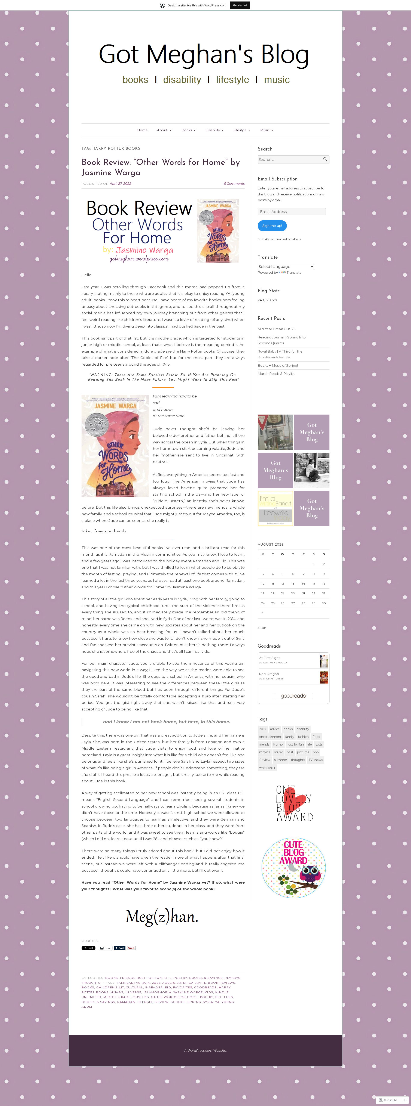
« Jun (262, 628)
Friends (128, 977)
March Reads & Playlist (276, 374)
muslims (141, 997)
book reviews (221, 982)
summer (280, 760)
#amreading (128, 982)
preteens (224, 997)
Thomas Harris (273, 678)
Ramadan (126, 1002)
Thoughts (91, 982)
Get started (240, 5)
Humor (278, 744)
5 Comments (234, 184)
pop (316, 752)
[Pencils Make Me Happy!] (311, 433)
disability (302, 729)
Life (168, 977)
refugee (145, 1002)
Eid (168, 987)
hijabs (116, 992)
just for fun (296, 744)
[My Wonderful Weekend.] (275, 433)
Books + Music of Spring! (278, 365)
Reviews (232, 977)
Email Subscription (278, 179)
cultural (134, 987)
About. (162, 130)
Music (265, 130)
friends (264, 744)
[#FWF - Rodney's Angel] (311, 471)
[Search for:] (293, 159)
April (200, 982)
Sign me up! (272, 226)
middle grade (117, 997)
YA (217, 1002)
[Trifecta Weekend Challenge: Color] (275, 471)
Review (162, 1002)
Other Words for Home (174, 997)
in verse (133, 992)
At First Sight (269, 658)
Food (316, 737)
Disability (213, 130)
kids (209, 992)
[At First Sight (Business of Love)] (324, 666)
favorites (182, 987)
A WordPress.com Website (205, 1050)
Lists (319, 744)
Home (142, 130)
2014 (146, 982)
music (278, 752)
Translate (294, 272)
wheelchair (267, 768)
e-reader (154, 987)
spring (194, 1002)
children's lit (110, 987)
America (185, 982)
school (178, 1002)
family (289, 737)
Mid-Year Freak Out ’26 (276, 329)
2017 (262, 729)
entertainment (270, 737)
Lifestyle (240, 130)
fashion (303, 737)
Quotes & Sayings (206, 977)
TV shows (316, 760)
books (88, 987)
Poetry (180, 977)
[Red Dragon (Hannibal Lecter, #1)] (324, 682)
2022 (156, 982)
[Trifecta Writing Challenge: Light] (311, 509)
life (310, 744)
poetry (206, 997)
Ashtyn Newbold (275, 662)
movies (264, 752)
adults (168, 982)
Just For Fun (150, 977)
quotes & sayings (98, 1002)
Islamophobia (157, 992)
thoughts (298, 760)
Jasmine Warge (188, 992)
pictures (303, 752)
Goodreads (205, 987)
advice (275, 729)
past (290, 752)
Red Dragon (269, 674)
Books (187, 130)
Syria (208, 1002)
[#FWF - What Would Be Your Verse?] (275, 509)
